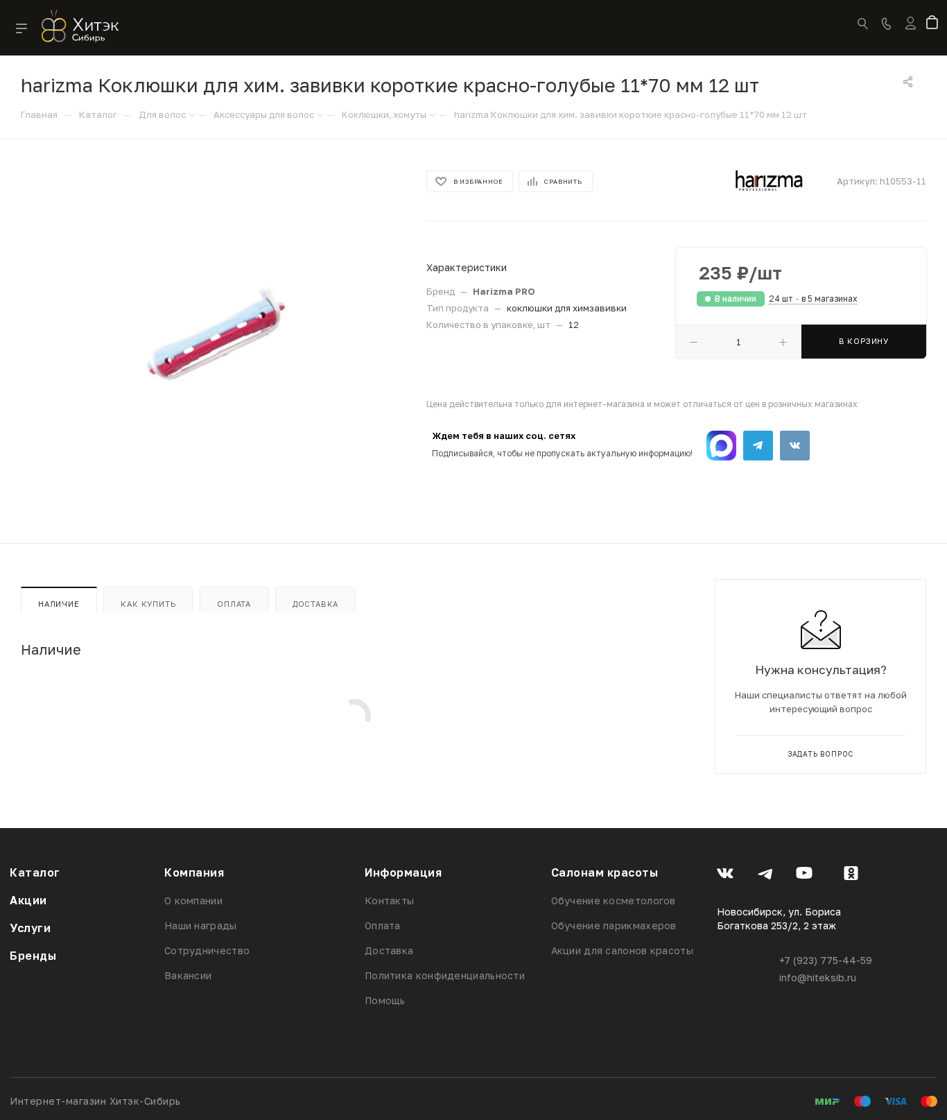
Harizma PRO (504, 291)
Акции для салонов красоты (622, 950)
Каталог (35, 872)
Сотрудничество (207, 950)
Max (721, 445)
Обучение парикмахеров (614, 925)
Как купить (148, 603)
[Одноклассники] (851, 875)
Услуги (30, 928)
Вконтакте (795, 445)
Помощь (385, 1000)
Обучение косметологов (613, 900)
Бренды (33, 956)
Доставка (315, 603)
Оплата (234, 603)
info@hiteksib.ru (817, 977)
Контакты (389, 900)
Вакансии (187, 975)
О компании (193, 900)
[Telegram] (765, 875)
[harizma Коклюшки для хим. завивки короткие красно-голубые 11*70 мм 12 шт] (211, 336)
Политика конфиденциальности (445, 975)
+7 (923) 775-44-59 (825, 960)
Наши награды (200, 925)
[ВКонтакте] (725, 875)
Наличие (59, 603)
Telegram (758, 445)
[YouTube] (804, 875)
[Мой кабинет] (910, 32)
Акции (28, 900)
